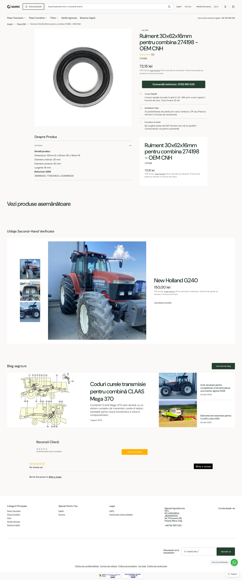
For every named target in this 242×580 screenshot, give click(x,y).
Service (61, 514)
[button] (225, 7)
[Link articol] (82, 400)
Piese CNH (21, 24)
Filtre (9, 518)
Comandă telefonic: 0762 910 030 (174, 84)
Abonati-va (226, 551)
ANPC (111, 511)
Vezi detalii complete (163, 302)
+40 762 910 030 (228, 18)
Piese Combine (13, 514)
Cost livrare (155, 70)
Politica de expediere (127, 566)
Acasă (9, 24)
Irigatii (61, 511)
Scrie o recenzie (135, 452)
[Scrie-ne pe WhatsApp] (234, 562)
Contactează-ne (226, 508)
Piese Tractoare (14, 511)
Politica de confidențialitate (87, 566)
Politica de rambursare (157, 566)
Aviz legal (142, 566)
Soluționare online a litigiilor (121, 514)
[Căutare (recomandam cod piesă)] (169, 7)
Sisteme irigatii (13, 525)
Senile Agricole (13, 521)
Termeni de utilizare (108, 566)
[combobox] (109, 6)
